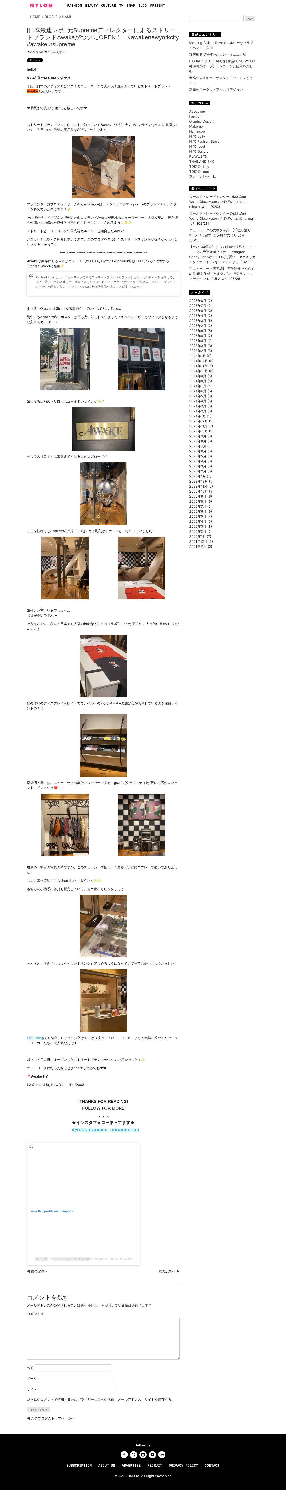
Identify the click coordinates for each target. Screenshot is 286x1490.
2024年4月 (197, 401)
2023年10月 (198, 431)
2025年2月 (197, 351)
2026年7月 (197, 305)
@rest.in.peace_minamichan (105, 1129)
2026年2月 (197, 326)
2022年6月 (197, 511)
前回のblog (35, 1038)
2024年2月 (197, 411)
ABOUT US (106, 1466)
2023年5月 (197, 456)
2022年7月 (197, 506)
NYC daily (197, 136)
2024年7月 (197, 386)
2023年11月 (198, 426)
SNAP (131, 6)
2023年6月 (197, 451)
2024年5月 (197, 396)
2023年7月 (197, 446)
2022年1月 (197, 536)
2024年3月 (197, 406)
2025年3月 (197, 346)
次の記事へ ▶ (169, 1271)
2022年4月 (197, 521)
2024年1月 (197, 416)
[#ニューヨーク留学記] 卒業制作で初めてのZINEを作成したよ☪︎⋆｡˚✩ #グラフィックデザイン (221, 273)
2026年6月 (197, 310)
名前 (30, 1368)
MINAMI (64, 17)
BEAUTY (91, 6)
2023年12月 (198, 421)
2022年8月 (197, 501)
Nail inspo (197, 131)
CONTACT (212, 1466)
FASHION (74, 6)
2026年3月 (197, 321)
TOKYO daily (199, 166)
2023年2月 (197, 471)
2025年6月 (197, 336)
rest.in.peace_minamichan (71, 1258)
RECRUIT (154, 1466)
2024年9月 (197, 376)
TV (121, 6)
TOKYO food (199, 171)
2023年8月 (197, 441)
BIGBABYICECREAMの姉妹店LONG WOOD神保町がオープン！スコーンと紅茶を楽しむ (222, 66)
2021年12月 (198, 541)
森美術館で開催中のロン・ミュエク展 (217, 54)
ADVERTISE (131, 1466)
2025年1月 (197, 356)
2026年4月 (197, 316)
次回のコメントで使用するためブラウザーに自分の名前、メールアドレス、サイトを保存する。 (103, 1399)
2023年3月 (197, 466)
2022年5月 (197, 516)
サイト (32, 1389)
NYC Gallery (199, 151)
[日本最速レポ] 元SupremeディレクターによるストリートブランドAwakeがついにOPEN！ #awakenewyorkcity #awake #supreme (103, 37)
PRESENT (157, 6)
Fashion (195, 116)
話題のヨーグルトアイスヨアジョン (216, 89)
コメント (35, 1314)
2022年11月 (198, 486)
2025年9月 (197, 331)
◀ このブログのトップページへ (51, 1418)
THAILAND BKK (201, 161)
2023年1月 (197, 476)
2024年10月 (198, 371)
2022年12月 (198, 481)
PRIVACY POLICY (183, 1466)
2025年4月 (197, 341)
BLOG (142, 6)
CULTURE (108, 6)
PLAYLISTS (198, 156)
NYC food (197, 146)
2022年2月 (197, 531)
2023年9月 (197, 436)
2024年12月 (198, 361)
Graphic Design (201, 121)
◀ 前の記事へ (37, 1271)
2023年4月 (197, 461)
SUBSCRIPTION (79, 1466)
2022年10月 (198, 491)
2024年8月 (197, 381)
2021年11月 (198, 546)
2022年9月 (197, 496)
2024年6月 (197, 391)
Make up (196, 126)
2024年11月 (198, 366)
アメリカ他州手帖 (202, 176)
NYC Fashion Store (204, 141)
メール (32, 1378)
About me (197, 111)
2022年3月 (197, 526)
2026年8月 (197, 300)
